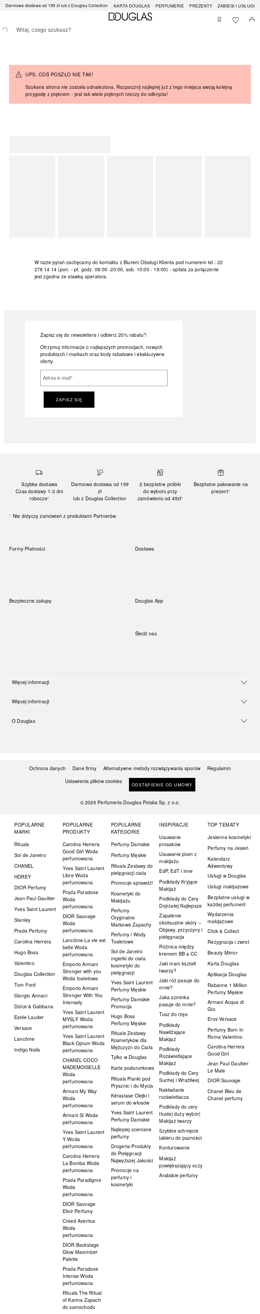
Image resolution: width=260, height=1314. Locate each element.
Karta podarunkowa (132, 1067)
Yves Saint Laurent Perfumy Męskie (132, 986)
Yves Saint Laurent (35, 909)
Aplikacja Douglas (227, 974)
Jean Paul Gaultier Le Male (228, 1067)
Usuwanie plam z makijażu (178, 857)
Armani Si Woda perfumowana (80, 1119)
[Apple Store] (187, 614)
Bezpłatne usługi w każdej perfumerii (229, 901)
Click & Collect (223, 931)
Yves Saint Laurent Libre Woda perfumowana (84, 875)
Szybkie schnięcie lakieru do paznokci (180, 1134)
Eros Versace (222, 1018)
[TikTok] (176, 647)
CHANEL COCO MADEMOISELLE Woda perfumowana (82, 1071)
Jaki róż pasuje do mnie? (179, 984)
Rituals (21, 844)
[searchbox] (130, 29)
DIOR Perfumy (30, 887)
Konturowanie (174, 1147)
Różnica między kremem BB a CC (178, 950)
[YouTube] (164, 647)
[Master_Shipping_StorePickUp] (218, 564)
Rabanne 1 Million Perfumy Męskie (227, 988)
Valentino (24, 963)
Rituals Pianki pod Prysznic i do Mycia (132, 1082)
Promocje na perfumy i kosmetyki (125, 1177)
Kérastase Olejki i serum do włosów (130, 1099)
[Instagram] (152, 647)
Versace (23, 1028)
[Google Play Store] (152, 614)
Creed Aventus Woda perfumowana (79, 1227)
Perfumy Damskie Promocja (130, 1003)
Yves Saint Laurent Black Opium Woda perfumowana (84, 1043)
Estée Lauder (29, 1017)
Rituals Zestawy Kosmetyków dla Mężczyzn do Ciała (132, 1040)
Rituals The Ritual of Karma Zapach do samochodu (82, 1299)
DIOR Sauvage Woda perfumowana (79, 923)
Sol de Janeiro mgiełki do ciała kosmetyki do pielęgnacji (128, 962)
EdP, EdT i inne (176, 870)
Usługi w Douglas (227, 875)
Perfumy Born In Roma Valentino (225, 1033)
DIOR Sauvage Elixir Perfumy (79, 1207)
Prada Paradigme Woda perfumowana (82, 1187)
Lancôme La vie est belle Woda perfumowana (84, 947)
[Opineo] (87, 607)
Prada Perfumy (30, 930)
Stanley (22, 919)
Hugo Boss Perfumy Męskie (129, 1020)
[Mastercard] (44, 564)
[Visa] (68, 564)
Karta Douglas (132, 5)
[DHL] (146, 564)
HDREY (22, 876)
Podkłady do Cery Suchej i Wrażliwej (179, 1076)
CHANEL (24, 865)
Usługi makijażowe (228, 886)
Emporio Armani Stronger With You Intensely (83, 995)
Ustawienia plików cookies (93, 781)
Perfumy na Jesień (228, 847)
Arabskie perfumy (178, 1175)
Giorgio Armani (30, 995)
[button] (130, 682)
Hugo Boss (26, 952)
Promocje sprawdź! (132, 882)
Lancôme (24, 1038)
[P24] (92, 564)
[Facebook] (140, 647)
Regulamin (219, 768)
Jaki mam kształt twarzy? (177, 967)
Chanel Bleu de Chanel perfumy (225, 1095)
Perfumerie (169, 5)
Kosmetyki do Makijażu (125, 897)
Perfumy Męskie (129, 855)
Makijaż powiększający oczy (180, 1162)
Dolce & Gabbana (33, 1006)
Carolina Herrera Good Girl (226, 1050)
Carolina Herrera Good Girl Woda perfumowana (81, 851)
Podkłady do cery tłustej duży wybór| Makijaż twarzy (179, 1113)
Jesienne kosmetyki (229, 837)
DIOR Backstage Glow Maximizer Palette (81, 1251)
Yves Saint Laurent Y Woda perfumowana (84, 1139)
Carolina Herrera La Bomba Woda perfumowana (81, 1163)
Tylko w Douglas (129, 1057)
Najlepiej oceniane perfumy (131, 1133)
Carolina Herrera (32, 941)
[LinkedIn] (187, 647)
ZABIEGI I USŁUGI (236, 5)
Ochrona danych (47, 768)
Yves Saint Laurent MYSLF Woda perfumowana (84, 1019)
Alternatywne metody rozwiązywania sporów (151, 768)
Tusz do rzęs (173, 1014)
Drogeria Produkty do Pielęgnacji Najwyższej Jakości (132, 1153)
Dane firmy (84, 768)
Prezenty (200, 5)
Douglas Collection (35, 973)
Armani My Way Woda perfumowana (80, 1098)
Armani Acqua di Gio (226, 1005)
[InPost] (170, 564)
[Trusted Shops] (30, 607)
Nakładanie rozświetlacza (174, 1093)
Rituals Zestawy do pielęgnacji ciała (132, 869)
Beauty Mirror (223, 952)
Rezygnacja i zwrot (228, 941)
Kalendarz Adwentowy (220, 862)
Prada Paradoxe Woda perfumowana (81, 899)
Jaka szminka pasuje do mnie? (177, 1001)
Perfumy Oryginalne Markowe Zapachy (131, 917)
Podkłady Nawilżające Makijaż (172, 1031)
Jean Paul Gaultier (34, 898)
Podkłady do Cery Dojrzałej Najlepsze (180, 902)
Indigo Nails (27, 1049)
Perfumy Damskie (130, 844)
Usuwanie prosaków (170, 841)
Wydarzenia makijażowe (221, 918)
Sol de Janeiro (30, 855)
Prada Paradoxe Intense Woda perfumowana (81, 1275)
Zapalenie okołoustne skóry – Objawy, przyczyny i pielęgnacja (180, 926)
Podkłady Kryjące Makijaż (178, 885)
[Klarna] (20, 564)
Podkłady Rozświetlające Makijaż (175, 1055)
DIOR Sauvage (224, 1080)
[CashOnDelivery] (20, 580)
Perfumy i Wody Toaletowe (128, 938)
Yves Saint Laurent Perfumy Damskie (132, 1116)
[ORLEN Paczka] (194, 564)
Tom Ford (25, 984)
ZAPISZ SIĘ (69, 399)
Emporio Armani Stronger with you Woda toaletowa (82, 971)
